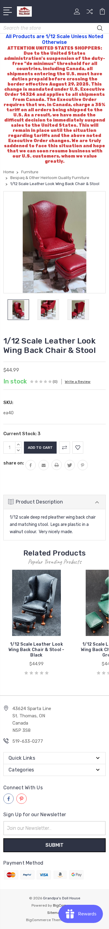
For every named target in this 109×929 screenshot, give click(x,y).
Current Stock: (22, 433)
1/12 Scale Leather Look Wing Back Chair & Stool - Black (36, 650)
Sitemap (54, 913)
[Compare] (89, 13)
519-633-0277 (27, 741)
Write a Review (78, 382)
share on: (13, 463)
